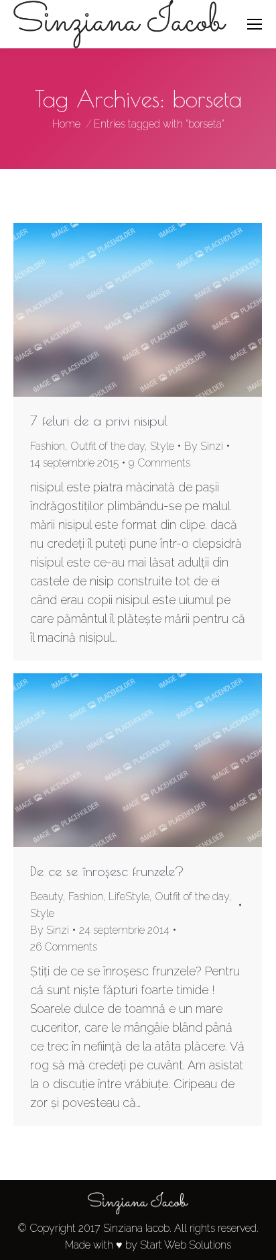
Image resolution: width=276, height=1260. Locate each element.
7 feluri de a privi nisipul (98, 420)
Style (162, 446)
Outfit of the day (107, 446)
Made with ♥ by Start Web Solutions (148, 1245)
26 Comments (63, 946)
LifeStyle (129, 896)
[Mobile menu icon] (255, 24)
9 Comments (159, 462)
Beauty (46, 896)
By (203, 446)
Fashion (47, 446)
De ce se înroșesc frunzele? (107, 871)
